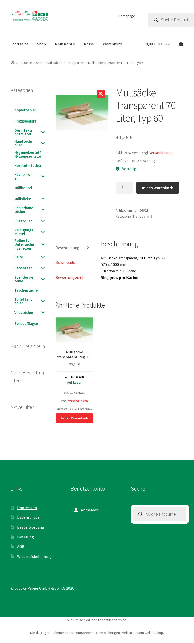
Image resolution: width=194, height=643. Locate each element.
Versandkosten (160, 152)
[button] (101, 94)
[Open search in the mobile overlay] (160, 514)
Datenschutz (28, 517)
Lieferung (25, 536)
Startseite (19, 43)
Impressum (27, 507)
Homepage (126, 16)
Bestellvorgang (30, 527)
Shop (41, 43)
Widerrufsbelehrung (34, 556)
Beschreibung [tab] (67, 247)
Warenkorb (112, 43)
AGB (21, 546)
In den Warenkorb (157, 187)
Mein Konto (65, 43)
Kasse (89, 43)
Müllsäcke (54, 62)
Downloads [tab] (65, 262)
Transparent (75, 62)
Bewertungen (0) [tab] (70, 277)
